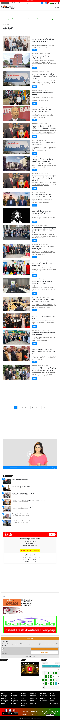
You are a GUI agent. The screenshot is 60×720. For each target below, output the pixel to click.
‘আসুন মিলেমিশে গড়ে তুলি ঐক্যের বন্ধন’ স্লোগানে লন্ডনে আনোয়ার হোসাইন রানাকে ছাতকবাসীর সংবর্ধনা (29, 500)
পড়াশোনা (44, 701)
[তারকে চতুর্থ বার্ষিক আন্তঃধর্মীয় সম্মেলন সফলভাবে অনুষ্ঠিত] (16, 267)
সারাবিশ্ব (24, 693)
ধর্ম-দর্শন (34, 693)
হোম (5, 24)
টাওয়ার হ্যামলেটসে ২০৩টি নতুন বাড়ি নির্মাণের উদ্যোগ (21, 514)
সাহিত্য (53, 696)
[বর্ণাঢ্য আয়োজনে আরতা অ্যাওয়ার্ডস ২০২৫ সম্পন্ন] (16, 320)
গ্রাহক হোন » (52, 534)
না (3, 651)
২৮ (53, 683)
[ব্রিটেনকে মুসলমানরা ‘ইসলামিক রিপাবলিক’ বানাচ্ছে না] (7, 488)
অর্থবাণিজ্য (25, 703)
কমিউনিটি (15, 696)
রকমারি (34, 696)
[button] (30, 454)
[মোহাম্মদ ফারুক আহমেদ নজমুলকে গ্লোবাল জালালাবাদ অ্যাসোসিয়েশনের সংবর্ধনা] (7, 509)
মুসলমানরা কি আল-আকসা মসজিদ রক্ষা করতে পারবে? (21, 521)
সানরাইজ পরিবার (50, 715)
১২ (48, 676)
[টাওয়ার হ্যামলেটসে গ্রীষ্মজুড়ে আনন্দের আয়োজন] (16, 97)
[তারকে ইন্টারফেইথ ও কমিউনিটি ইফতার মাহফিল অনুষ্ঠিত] (16, 251)
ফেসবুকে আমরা (3, 660)
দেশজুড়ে (5, 696)
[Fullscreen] (54, 468)
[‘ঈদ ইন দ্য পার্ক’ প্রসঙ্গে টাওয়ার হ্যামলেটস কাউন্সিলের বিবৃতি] (16, 147)
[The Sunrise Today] (8, 7)
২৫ (45, 683)
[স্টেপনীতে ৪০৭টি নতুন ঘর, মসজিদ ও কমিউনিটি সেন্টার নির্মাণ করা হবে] (16, 163)
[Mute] (52, 468)
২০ (51, 680)
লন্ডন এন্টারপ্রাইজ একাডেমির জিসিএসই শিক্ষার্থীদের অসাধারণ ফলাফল (24, 493)
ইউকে (14, 693)
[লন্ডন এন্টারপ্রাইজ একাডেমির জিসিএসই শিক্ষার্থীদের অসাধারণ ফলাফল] (16, 43)
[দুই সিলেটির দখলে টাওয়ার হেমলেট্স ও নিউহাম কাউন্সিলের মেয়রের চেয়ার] (16, 199)
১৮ (45, 680)
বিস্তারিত (34, 49)
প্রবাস (14, 698)
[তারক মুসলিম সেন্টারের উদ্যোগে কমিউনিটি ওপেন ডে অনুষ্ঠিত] (16, 337)
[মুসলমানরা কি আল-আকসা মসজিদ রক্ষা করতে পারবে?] (7, 523)
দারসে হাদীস (55, 703)
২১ (53, 680)
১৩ (51, 676)
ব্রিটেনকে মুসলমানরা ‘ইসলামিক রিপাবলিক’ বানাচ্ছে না (21, 486)
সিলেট (4, 698)
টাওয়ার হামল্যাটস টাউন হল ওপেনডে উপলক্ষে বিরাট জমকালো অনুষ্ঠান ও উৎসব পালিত (43, 352)
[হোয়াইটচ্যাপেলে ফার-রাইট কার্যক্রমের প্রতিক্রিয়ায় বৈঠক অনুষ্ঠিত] (16, 285)
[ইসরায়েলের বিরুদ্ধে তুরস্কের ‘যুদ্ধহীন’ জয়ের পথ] (7, 481)
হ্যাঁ (3, 648)
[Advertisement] (30, 13)
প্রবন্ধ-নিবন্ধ (44, 696)
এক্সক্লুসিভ (5, 701)
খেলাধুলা (44, 693)
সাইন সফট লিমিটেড (36, 719)
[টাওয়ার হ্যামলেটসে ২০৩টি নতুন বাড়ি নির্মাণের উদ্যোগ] (16, 60)
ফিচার (43, 698)
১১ (45, 676)
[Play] (5, 468)
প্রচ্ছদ (4, 693)
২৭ (51, 683)
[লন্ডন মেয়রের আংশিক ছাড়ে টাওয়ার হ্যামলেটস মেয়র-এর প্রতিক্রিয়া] (16, 113)
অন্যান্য (34, 703)
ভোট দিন (44, 649)
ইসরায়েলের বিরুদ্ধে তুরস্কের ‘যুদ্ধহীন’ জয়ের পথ (20, 479)
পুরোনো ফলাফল (44, 652)
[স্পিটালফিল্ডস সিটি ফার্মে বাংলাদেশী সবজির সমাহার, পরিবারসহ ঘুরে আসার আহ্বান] (16, 372)
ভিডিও (33, 701)
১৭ (43, 680)
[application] (30, 454)
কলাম (24, 706)
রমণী (53, 693)
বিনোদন (24, 701)
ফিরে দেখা (15, 703)
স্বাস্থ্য (4, 703)
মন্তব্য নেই (5, 653)
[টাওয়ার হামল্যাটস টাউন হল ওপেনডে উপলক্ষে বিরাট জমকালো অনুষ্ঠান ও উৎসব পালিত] (16, 353)
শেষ (44, 407)
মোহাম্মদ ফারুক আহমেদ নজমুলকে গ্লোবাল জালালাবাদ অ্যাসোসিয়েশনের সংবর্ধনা (25, 507)
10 (36, 407)
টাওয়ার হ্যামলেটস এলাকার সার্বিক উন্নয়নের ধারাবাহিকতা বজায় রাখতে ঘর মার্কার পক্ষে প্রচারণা (44, 230)
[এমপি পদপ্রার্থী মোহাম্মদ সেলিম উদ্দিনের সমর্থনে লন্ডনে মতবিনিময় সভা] (16, 304)
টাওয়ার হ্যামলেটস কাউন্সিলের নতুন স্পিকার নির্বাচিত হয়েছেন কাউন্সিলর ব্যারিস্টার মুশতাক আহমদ (44, 178)
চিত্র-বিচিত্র (34, 698)
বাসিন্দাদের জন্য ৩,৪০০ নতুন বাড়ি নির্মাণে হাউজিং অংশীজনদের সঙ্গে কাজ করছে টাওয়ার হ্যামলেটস (44, 76)
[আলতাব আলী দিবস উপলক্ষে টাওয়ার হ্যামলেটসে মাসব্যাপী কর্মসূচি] (16, 215)
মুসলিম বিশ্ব (15, 701)
